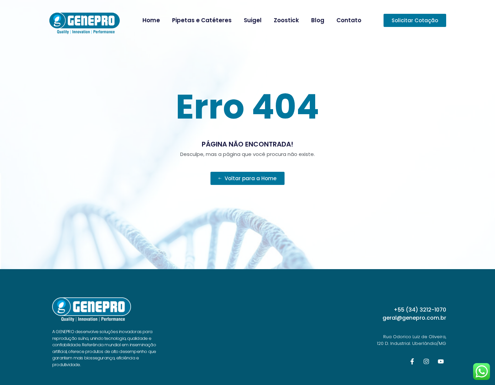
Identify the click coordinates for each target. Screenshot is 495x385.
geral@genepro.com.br (414, 318)
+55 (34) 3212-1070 (420, 310)
